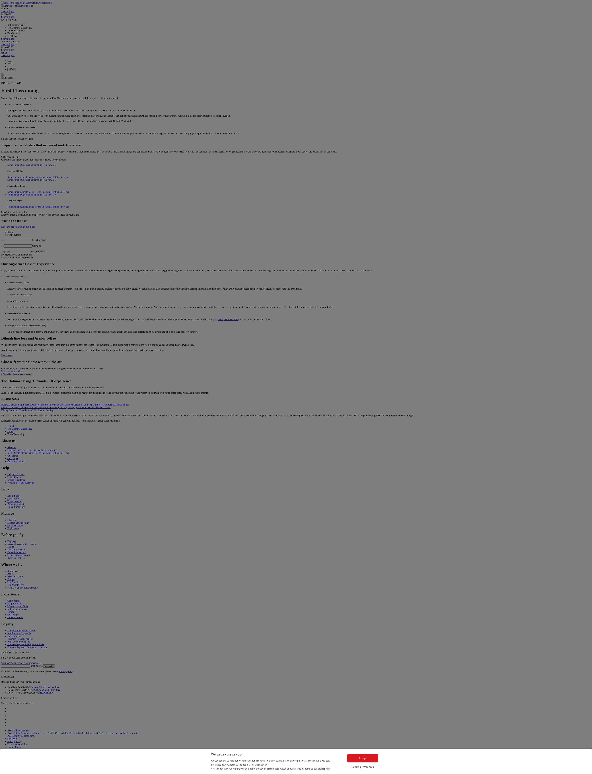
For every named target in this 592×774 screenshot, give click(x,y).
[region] (296, 761)
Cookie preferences (363, 767)
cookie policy (324, 768)
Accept (363, 758)
